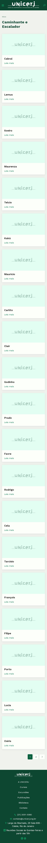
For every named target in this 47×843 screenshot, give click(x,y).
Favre (7, 453)
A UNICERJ (23, 782)
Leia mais (9, 63)
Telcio (8, 202)
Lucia (7, 705)
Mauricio (9, 274)
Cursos (23, 787)
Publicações (23, 797)
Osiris (7, 741)
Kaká (7, 238)
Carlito (8, 310)
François (9, 597)
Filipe (7, 633)
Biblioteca (23, 802)
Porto (7, 669)
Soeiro (8, 130)
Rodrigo (9, 489)
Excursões (23, 792)
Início (4, 17)
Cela (7, 525)
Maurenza (10, 166)
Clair (7, 346)
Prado (8, 417)
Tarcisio (9, 561)
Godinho (9, 382)
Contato (23, 808)
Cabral (8, 58)
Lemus (8, 94)
